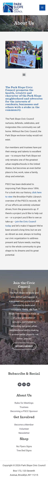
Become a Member (24, 346)
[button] (24, 74)
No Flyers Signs (24, 446)
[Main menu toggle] (42, 8)
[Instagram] (24, 384)
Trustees (24, 407)
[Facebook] (19, 384)
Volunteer (24, 429)
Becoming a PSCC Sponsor (24, 411)
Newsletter (24, 433)
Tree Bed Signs (24, 450)
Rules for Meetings (24, 403)
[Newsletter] (28, 384)
